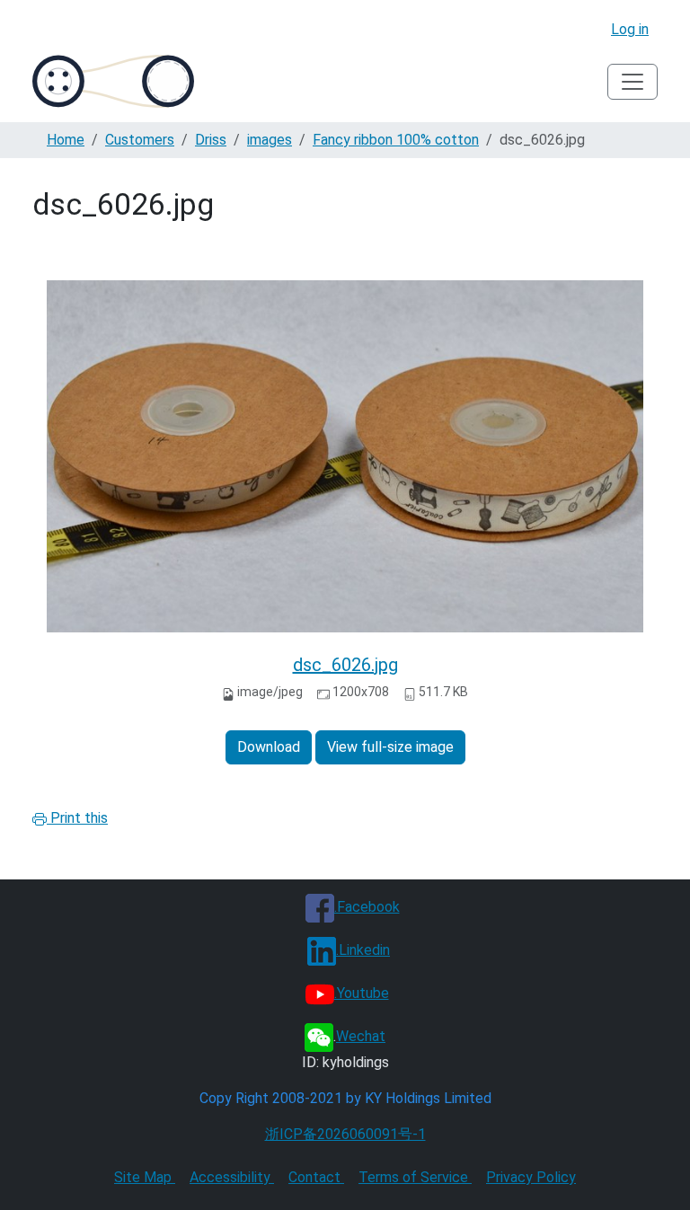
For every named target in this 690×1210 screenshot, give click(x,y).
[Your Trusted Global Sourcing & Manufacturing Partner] (113, 81)
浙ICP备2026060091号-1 (345, 1134)
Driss (210, 139)
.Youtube (361, 993)
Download (268, 746)
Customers (139, 139)
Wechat (360, 1036)
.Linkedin (363, 949)
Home (65, 139)
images (269, 139)
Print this (77, 817)
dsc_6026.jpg (345, 665)
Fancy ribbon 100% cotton (396, 139)
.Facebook (367, 906)
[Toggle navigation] (632, 82)
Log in (630, 29)
